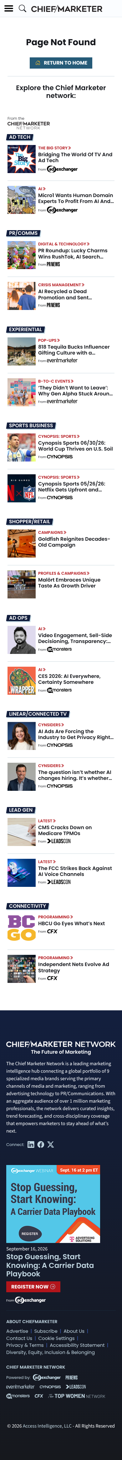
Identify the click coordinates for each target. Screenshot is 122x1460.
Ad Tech (19, 137)
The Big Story (53, 148)
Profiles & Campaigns (62, 573)
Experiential (25, 329)
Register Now (30, 1286)
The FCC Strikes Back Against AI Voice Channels (75, 871)
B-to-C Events (54, 381)
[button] (9, 8)
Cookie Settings (56, 1338)
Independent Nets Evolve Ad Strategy (73, 967)
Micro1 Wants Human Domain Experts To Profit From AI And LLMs (75, 201)
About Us (74, 1331)
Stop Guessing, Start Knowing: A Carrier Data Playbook (50, 1265)
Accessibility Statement (77, 1345)
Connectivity (27, 906)
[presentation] (22, 159)
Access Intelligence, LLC (47, 1426)
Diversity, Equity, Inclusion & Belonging (50, 1352)
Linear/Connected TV (38, 714)
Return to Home (65, 62)
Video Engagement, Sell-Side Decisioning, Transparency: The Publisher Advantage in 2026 (75, 644)
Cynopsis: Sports (57, 436)
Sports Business (31, 425)
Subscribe (45, 1331)
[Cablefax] (52, 931)
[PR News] (53, 264)
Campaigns (50, 532)
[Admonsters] (59, 649)
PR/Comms (23, 233)
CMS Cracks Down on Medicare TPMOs (65, 830)
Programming (54, 917)
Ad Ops (18, 618)
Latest (45, 821)
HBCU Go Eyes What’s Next (71, 923)
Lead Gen (21, 810)
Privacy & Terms (25, 1345)
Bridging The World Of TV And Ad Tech (75, 157)
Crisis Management (59, 285)
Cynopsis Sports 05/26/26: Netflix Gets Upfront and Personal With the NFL (71, 489)
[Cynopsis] (60, 457)
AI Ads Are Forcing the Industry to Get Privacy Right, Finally (74, 737)
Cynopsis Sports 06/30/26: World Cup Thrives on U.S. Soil (75, 445)
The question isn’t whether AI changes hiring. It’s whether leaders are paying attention (74, 778)
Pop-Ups (47, 340)
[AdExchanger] (62, 168)
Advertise (17, 1331)
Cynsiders (49, 725)
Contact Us (19, 1338)
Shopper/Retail (29, 521)
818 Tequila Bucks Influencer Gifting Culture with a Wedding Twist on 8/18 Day (74, 352)
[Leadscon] (58, 841)
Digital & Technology (62, 244)
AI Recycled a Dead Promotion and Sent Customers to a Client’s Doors (75, 297)
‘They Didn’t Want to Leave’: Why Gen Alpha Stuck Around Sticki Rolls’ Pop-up (75, 393)
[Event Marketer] (62, 361)
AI (40, 189)
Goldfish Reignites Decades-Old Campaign (74, 542)
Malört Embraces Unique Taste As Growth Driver (69, 582)
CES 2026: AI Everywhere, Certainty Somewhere (69, 679)
